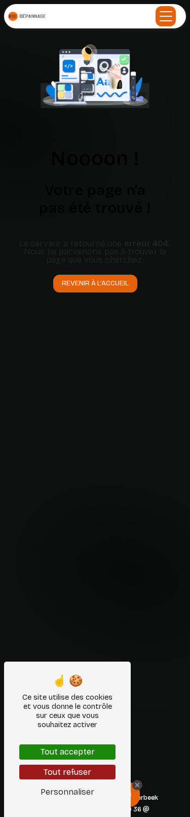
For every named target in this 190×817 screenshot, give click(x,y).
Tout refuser (67, 772)
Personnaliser (67, 792)
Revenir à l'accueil (95, 283)
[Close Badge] (137, 785)
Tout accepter (68, 752)
